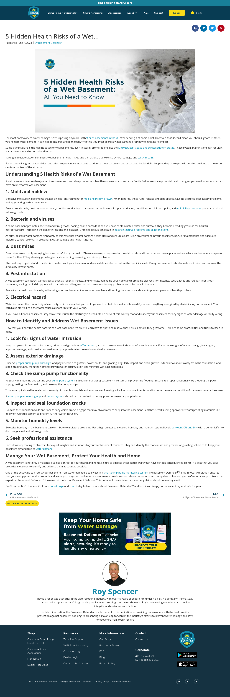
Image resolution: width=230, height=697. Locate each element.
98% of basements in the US (102, 138)
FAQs (145, 13)
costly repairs (145, 157)
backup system (55, 396)
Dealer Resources (37, 664)
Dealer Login (70, 657)
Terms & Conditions (121, 681)
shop (72, 486)
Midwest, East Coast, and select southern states (146, 147)
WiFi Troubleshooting (76, 645)
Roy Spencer (115, 591)
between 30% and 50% (184, 427)
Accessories (114, 13)
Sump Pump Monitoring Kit (62, 13)
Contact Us (141, 639)
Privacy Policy (102, 681)
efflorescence (88, 345)
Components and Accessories (37, 651)
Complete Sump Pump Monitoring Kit (40, 641)
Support (158, 13)
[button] (195, 28)
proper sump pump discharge (33, 363)
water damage (44, 449)
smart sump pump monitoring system (126, 472)
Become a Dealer (109, 645)
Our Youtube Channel (75, 663)
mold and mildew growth (98, 198)
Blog (102, 657)
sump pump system (63, 380)
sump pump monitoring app (24, 396)
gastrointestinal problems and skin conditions (142, 229)
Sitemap (87, 681)
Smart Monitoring (92, 13)
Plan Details (34, 659)
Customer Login (72, 651)
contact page (56, 486)
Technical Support (74, 639)
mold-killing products (188, 208)
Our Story (105, 639)
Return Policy (107, 663)
